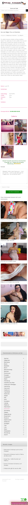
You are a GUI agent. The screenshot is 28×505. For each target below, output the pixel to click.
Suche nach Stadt (14, 8)
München (14, 35)
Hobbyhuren (9, 35)
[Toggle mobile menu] (25, 5)
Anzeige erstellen (19, 479)
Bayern (21, 35)
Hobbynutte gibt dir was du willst (12, 468)
